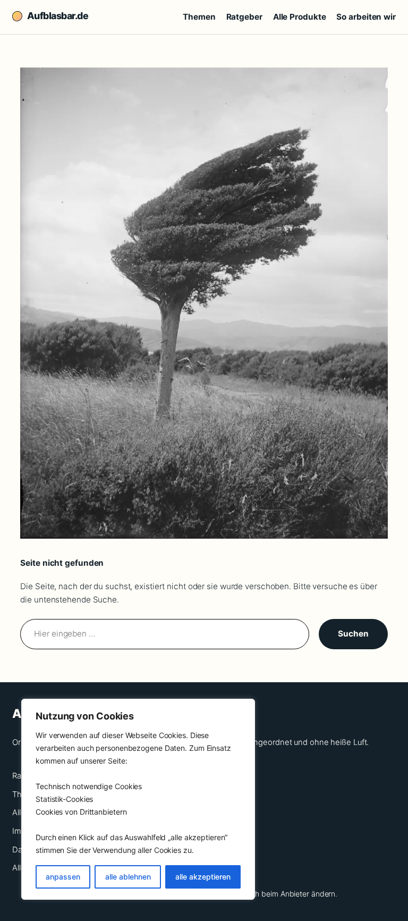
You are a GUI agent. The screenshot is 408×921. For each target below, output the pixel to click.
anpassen (63, 876)
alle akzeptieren (203, 876)
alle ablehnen (128, 876)
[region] (138, 799)
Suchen (353, 634)
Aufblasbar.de (57, 15)
